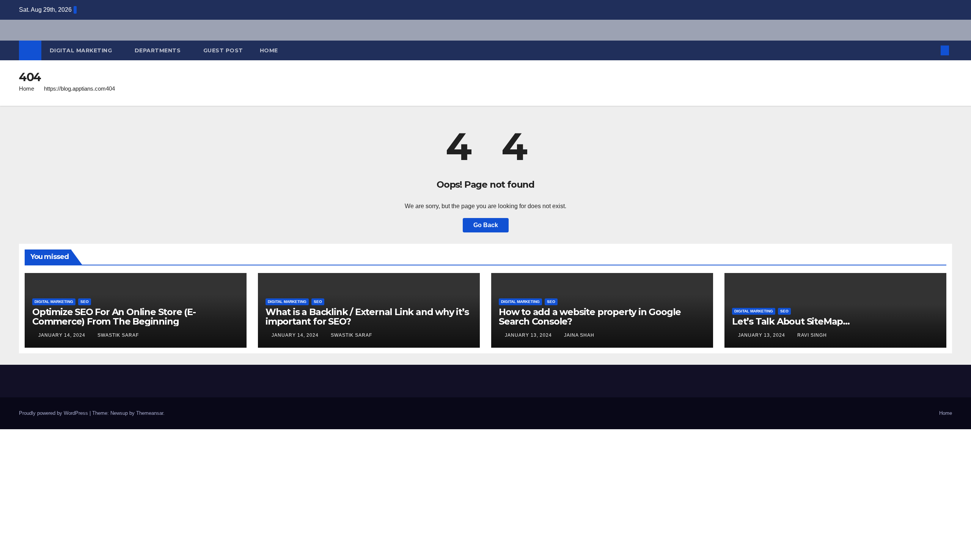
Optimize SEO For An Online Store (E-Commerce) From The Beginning (114, 316)
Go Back (485, 225)
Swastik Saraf (118, 335)
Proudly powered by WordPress (54, 413)
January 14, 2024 (62, 335)
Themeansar (149, 413)
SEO (84, 302)
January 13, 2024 (529, 335)
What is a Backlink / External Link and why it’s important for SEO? (367, 316)
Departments (158, 50)
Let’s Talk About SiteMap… (791, 321)
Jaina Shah (579, 335)
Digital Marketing (82, 50)
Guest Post (223, 50)
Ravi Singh (812, 335)
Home (269, 50)
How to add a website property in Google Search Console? (590, 316)
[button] (932, 50)
